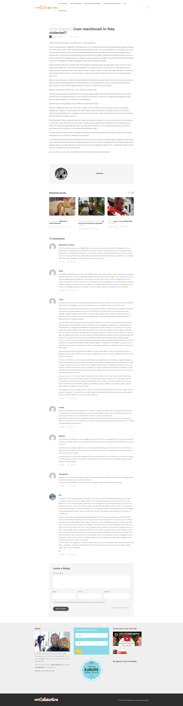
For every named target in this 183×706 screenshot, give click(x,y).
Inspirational (54, 25)
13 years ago (57, 226)
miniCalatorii (124, 218)
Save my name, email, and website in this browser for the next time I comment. (80, 602)
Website (107, 591)
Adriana (55, 36)
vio (60, 495)
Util (124, 3)
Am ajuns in (63, 3)
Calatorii (52, 218)
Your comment (58, 573)
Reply (74, 261)
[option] (62, 212)
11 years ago (60, 36)
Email (80, 591)
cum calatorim (56, 665)
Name (55, 591)
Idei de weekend (75, 3)
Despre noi (62, 11)
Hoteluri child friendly (92, 3)
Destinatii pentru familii (112, 3)
